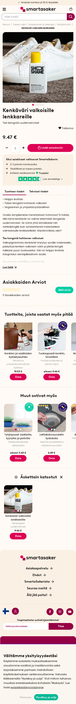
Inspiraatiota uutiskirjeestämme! (38, 620)
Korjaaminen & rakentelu (41, 24)
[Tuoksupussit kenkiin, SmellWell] (52, 337)
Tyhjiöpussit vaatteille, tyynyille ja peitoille (18, 437)
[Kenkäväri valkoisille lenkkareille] (18, 499)
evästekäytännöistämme (27, 687)
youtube (68, 611)
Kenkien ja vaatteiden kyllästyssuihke (18, 355)
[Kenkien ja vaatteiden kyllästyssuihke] (18, 337)
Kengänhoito (64, 24)
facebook (49, 611)
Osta (52, 376)
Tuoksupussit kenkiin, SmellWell (52, 355)
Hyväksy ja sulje (46, 697)
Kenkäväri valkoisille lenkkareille (18, 518)
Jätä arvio (64, 289)
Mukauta (25, 697)
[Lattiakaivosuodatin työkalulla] (52, 418)
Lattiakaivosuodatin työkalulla (52, 437)
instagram (58, 611)
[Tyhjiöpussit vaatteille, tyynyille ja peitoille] (18, 418)
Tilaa (61, 626)
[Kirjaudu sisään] (14, 611)
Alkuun (6, 24)
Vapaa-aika (19, 24)
